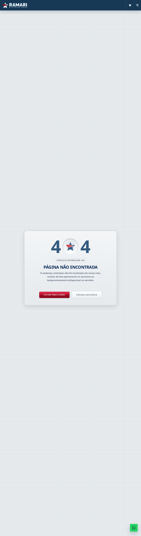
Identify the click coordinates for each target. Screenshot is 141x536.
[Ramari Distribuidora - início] (63, 5)
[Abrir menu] (137, 5)
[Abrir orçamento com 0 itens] (130, 5)
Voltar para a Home (54, 295)
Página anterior (86, 294)
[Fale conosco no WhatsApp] (134, 528)
